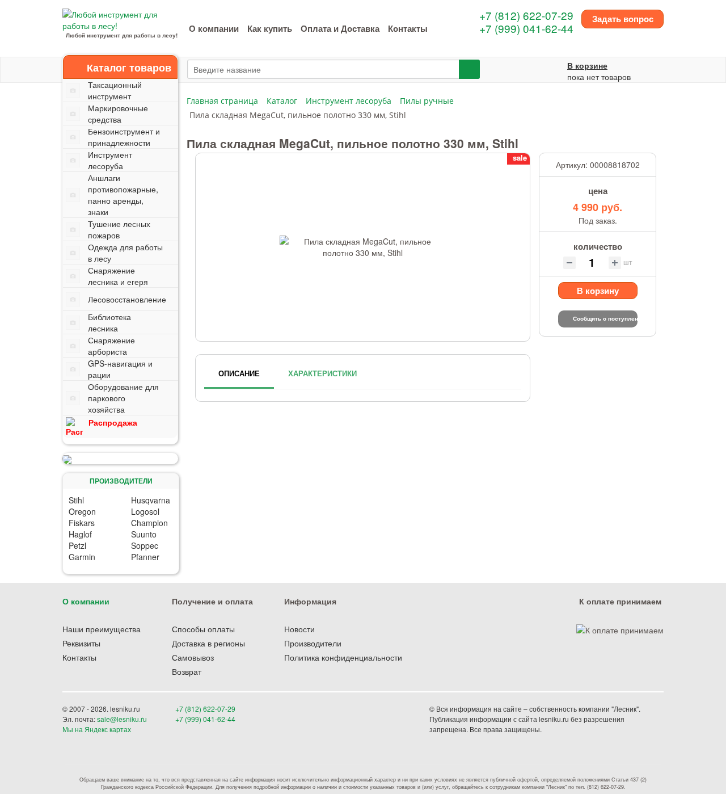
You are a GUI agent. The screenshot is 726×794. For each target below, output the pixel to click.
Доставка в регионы (208, 643)
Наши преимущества (101, 629)
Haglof (80, 534)
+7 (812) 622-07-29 (526, 15)
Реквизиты (81, 643)
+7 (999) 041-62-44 (526, 28)
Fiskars (82, 522)
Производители (312, 643)
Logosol (145, 511)
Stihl (76, 500)
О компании (214, 28)
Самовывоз (193, 657)
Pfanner (145, 556)
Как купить (269, 28)
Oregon (82, 511)
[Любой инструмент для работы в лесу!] (121, 18)
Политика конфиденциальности (343, 657)
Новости (299, 629)
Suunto (144, 534)
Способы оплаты (203, 629)
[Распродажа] (120, 458)
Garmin (82, 556)
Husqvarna (150, 500)
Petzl (77, 545)
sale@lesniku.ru (122, 719)
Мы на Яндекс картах (96, 729)
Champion (149, 522)
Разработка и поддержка (583, 729)
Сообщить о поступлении (605, 318)
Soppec (144, 545)
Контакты (408, 28)
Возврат (186, 671)
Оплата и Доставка (340, 28)
